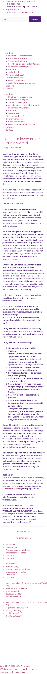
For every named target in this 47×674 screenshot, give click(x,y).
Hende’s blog (12, 547)
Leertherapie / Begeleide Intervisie (24, 64)
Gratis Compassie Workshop (21, 83)
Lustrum (12, 69)
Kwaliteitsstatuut (13, 597)
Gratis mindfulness (14, 78)
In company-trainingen (19, 67)
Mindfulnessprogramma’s (20, 56)
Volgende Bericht (23, 538)
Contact (9, 89)
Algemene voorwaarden (17, 588)
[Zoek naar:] (14, 19)
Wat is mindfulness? (15, 75)
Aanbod (9, 53)
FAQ (8, 586)
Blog (6, 148)
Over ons (10, 86)
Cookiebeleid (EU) (14, 594)
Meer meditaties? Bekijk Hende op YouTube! (26, 583)
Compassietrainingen (18, 58)
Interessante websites (16, 553)
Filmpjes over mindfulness (18, 550)
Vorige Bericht (23, 531)
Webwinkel (13, 72)
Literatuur (10, 555)
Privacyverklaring (13, 591)
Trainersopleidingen (17, 61)
